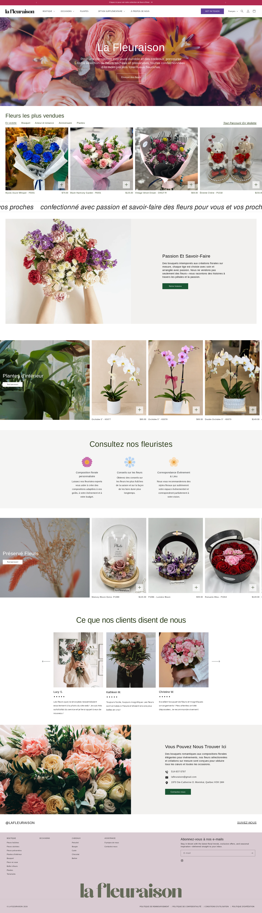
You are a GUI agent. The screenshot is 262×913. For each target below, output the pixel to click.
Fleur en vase (12, 862)
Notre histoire (175, 286)
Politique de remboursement (154, 906)
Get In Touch (212, 11)
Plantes (10, 870)
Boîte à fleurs (12, 866)
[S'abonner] (252, 853)
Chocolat (75, 854)
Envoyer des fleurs (131, 77)
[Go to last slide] (46, 661)
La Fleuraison (16, 907)
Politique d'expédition (243, 906)
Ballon (74, 858)
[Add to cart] (61, 185)
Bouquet (10, 858)
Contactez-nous (178, 792)
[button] (47, 11)
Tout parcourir (12, 384)
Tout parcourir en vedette (240, 123)
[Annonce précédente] (36, 2)
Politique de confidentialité (186, 906)
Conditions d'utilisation (217, 906)
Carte (74, 851)
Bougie (75, 847)
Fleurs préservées (14, 851)
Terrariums (11, 874)
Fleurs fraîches (13, 843)
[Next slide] (216, 661)
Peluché (75, 843)
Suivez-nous (247, 822)
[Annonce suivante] (226, 2)
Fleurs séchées (13, 847)
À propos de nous (112, 843)
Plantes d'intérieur (14, 854)
